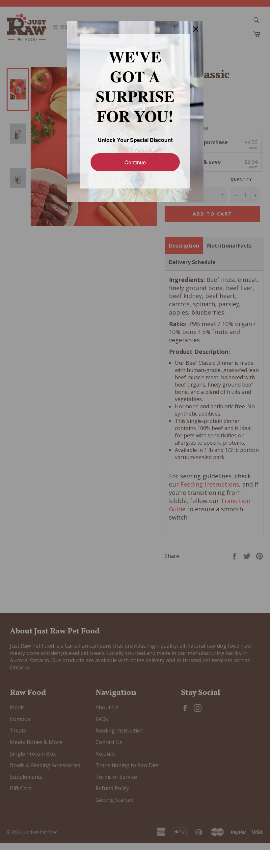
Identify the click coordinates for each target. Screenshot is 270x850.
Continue (135, 162)
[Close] (195, 29)
